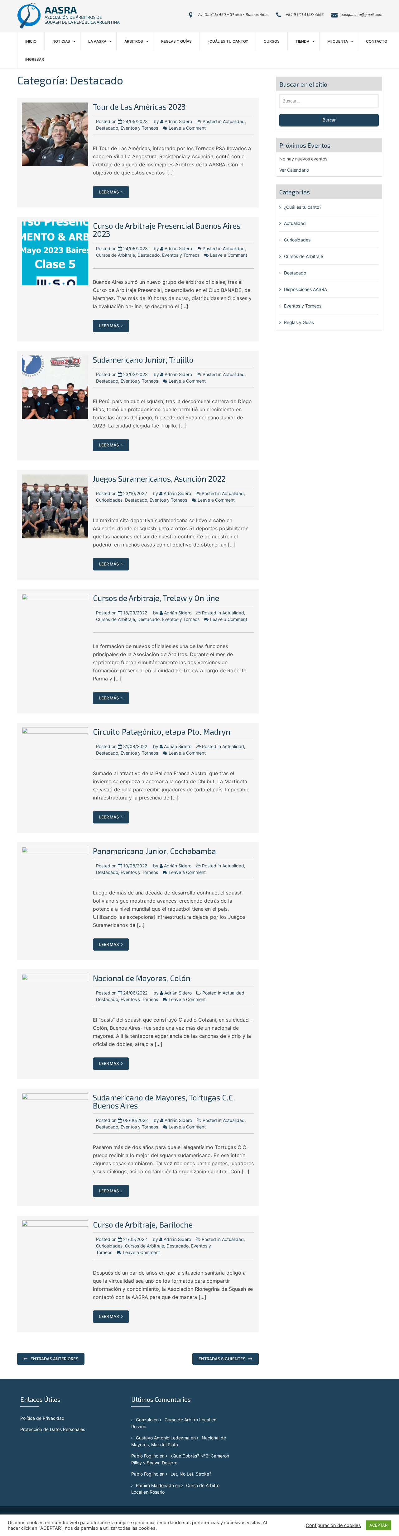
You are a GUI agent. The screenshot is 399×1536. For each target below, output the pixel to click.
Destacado (107, 128)
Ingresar (34, 59)
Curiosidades (109, 500)
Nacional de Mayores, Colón (141, 978)
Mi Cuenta (337, 41)
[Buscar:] (329, 100)
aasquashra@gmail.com (361, 14)
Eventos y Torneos (139, 128)
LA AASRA (97, 41)
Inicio (30, 41)
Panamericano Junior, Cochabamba (154, 851)
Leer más (109, 191)
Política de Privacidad (42, 1418)
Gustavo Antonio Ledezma (163, 1437)
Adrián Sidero (178, 121)
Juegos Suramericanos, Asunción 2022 (159, 478)
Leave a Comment (187, 128)
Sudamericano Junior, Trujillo (143, 359)
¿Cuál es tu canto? (228, 41)
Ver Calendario (294, 170)
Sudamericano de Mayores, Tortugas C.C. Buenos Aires (164, 1101)
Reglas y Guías (176, 41)
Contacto (376, 41)
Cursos (272, 41)
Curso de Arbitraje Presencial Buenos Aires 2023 (166, 229)
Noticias (61, 41)
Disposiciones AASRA (305, 289)
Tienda (302, 41)
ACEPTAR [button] (378, 1525)
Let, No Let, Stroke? (191, 1473)
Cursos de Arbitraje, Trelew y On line (156, 598)
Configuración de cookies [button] (333, 1525)
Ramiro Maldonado (155, 1485)
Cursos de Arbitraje (115, 255)
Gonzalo (144, 1419)
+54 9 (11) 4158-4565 (305, 14)
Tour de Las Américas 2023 (139, 106)
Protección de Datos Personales (52, 1429)
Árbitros (133, 41)
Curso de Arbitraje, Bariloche (143, 1224)
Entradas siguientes (222, 1358)
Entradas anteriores (54, 1358)
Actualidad (234, 121)
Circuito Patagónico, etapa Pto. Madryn (161, 731)
